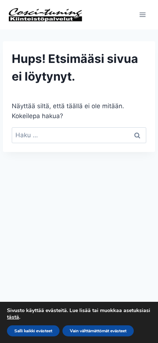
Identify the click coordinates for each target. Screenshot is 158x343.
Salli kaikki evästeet (33, 331)
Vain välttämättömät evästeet (98, 331)
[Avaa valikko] (142, 14)
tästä (13, 317)
